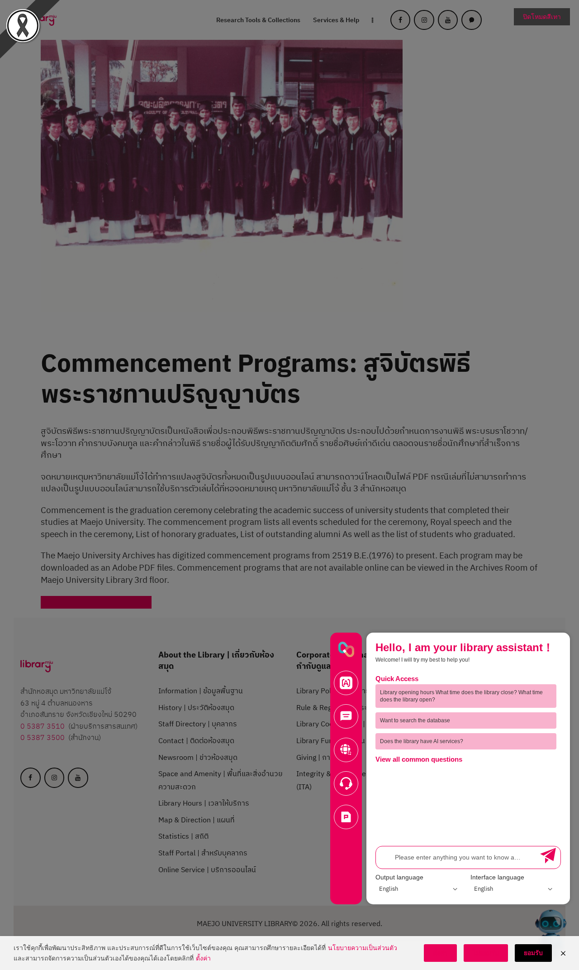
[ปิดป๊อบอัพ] (563, 953)
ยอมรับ (533, 952)
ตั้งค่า (203, 958)
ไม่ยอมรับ (486, 952)
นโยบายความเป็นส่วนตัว (362, 947)
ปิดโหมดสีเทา (542, 16)
